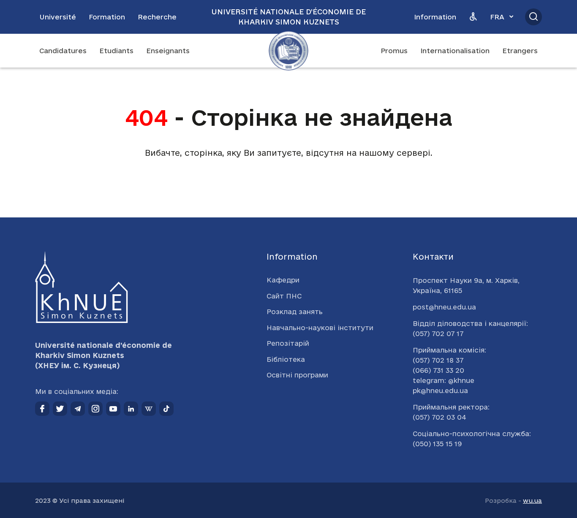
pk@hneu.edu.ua (440, 390)
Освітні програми (297, 375)
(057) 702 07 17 (438, 333)
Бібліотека (286, 359)
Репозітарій (288, 343)
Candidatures (63, 50)
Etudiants (116, 50)
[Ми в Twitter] (60, 408)
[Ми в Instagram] (95, 408)
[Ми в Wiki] (149, 408)
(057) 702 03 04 (439, 417)
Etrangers (520, 50)
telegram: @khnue (443, 380)
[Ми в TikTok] (166, 408)
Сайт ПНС (284, 296)
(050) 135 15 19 (437, 443)
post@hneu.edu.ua (444, 307)
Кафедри (283, 280)
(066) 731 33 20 (438, 370)
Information (435, 17)
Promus (394, 50)
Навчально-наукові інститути (320, 327)
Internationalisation (455, 50)
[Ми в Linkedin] (131, 408)
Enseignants (168, 50)
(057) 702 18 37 (438, 360)
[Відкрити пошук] (533, 16)
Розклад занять (295, 311)
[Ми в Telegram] (78, 408)
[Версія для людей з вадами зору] (473, 16)
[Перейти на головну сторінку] (288, 51)
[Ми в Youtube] (113, 408)
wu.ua (532, 500)
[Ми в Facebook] (42, 408)
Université (57, 17)
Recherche (157, 17)
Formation (107, 17)
